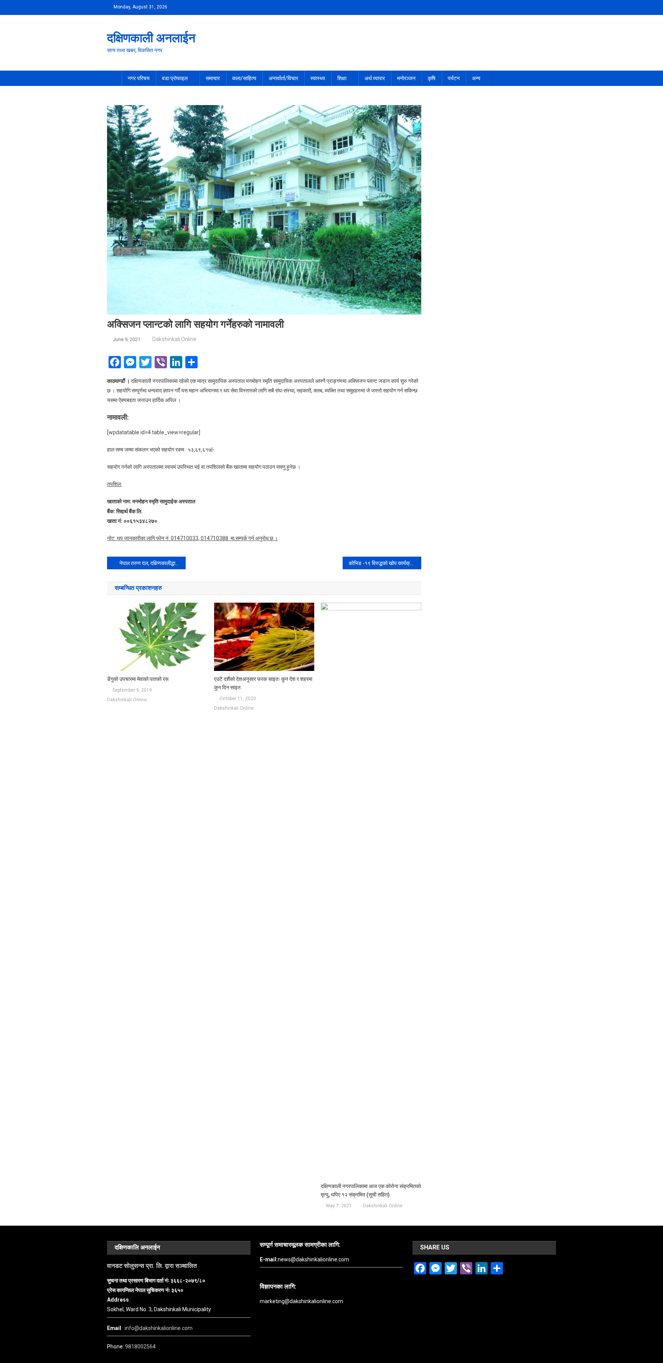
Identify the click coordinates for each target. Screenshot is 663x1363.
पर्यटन (454, 78)
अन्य (476, 78)
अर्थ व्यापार (374, 78)
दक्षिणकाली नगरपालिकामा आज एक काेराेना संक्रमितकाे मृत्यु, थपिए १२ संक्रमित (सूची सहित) (371, 1190)
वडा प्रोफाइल (175, 78)
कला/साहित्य (244, 78)
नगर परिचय (139, 78)
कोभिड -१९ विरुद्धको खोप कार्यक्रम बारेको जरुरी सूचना (385, 563)
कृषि (431, 78)
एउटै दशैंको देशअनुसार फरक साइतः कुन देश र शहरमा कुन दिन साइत (263, 683)
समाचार (213, 78)
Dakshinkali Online (174, 339)
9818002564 (140, 1346)
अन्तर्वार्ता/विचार (283, 78)
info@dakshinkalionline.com (159, 1328)
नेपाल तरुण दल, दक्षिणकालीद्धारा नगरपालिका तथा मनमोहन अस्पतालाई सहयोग (152, 563)
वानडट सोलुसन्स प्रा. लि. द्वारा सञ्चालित (152, 1265)
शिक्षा (341, 78)
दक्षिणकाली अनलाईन (151, 38)
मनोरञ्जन (406, 78)
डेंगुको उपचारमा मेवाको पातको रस (137, 679)
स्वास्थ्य (317, 78)
